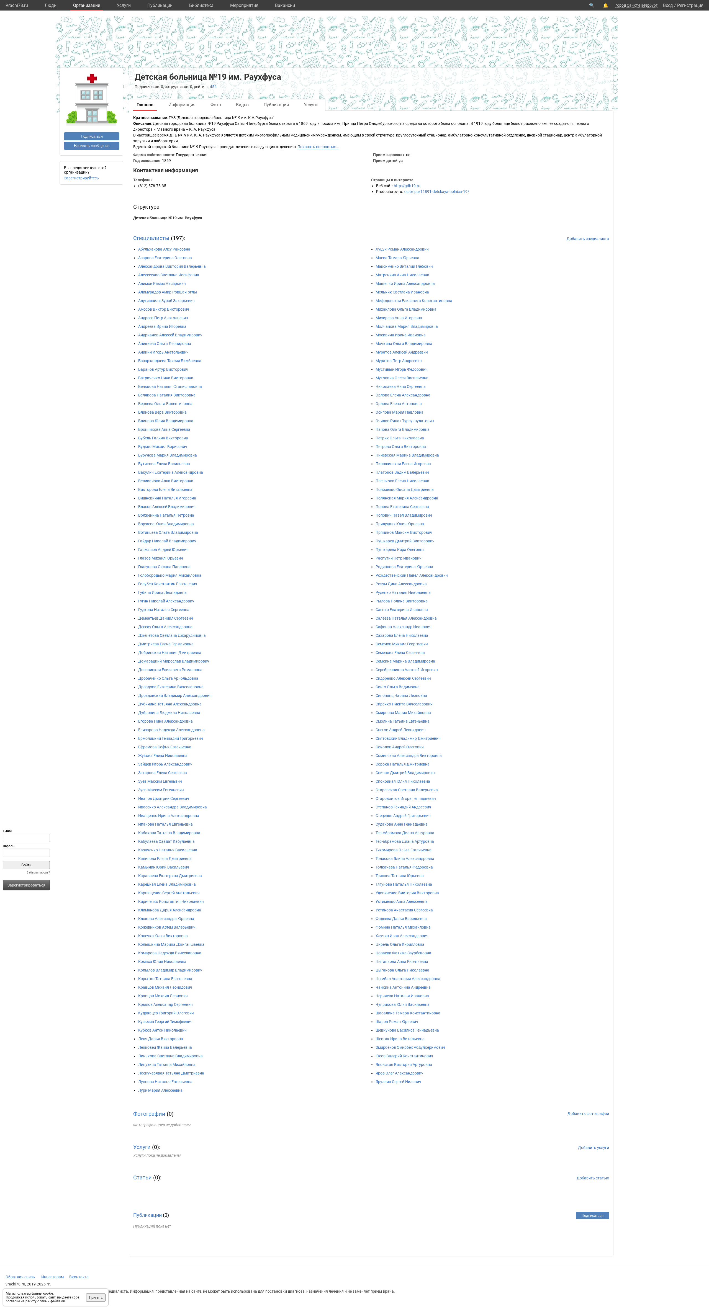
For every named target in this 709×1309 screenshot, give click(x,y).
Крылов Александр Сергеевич (165, 1004)
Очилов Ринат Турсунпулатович (405, 421)
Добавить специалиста (588, 238)
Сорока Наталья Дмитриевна (403, 764)
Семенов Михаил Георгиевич (402, 644)
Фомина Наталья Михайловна (403, 927)
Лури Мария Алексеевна (160, 1090)
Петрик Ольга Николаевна (400, 438)
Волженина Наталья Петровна (166, 515)
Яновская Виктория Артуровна (404, 1064)
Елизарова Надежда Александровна (171, 730)
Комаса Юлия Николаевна (162, 961)
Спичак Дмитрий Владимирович (405, 773)
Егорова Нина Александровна (165, 721)
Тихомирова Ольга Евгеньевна (403, 850)
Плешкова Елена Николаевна (402, 481)
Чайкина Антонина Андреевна (403, 987)
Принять (96, 1297)
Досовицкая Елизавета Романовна (170, 670)
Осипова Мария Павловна (399, 412)
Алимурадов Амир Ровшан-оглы (167, 292)
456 (213, 86)
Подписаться (92, 136)
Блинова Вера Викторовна (162, 412)
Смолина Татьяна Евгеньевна (403, 721)
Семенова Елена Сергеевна (400, 652)
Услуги (124, 5)
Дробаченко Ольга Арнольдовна (168, 678)
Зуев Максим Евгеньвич (160, 781)
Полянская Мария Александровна (407, 498)
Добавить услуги (593, 1147)
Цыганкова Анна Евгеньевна (402, 961)
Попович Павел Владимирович (404, 515)
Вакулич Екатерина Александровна (170, 472)
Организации (86, 5)
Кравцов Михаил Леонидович (165, 987)
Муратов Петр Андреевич (399, 361)
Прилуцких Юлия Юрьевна (400, 524)
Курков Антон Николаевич (162, 1030)
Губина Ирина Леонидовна (162, 592)
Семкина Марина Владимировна (405, 661)
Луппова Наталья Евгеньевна (165, 1081)
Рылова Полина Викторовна (402, 601)
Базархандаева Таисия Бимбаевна (169, 361)
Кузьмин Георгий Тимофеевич (165, 1021)
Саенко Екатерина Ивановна (402, 609)
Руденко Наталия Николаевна (403, 592)
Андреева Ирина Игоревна (162, 326)
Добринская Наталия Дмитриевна (169, 652)
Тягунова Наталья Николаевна (404, 884)
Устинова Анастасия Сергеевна (404, 910)
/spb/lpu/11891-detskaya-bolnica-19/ (436, 191)
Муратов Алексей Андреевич (402, 352)
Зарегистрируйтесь (81, 178)
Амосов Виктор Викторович (163, 309)
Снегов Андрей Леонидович (401, 730)
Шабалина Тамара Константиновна (408, 1013)
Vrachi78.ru (17, 5)
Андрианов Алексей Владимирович (170, 335)
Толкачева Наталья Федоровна (404, 867)
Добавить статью (593, 1178)
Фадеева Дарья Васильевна (401, 918)
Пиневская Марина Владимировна (407, 455)
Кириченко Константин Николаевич (171, 901)
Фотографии (149, 1113)
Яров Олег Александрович (399, 1073)
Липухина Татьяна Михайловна (167, 1064)
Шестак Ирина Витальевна (400, 1039)
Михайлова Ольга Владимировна (406, 309)
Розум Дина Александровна (401, 584)
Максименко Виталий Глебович (404, 266)
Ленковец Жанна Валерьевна (165, 1047)
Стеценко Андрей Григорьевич (403, 815)
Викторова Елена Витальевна (165, 489)
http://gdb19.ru (407, 186)
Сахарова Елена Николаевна (402, 635)
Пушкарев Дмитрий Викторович (405, 541)
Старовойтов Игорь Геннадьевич (406, 798)
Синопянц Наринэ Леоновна (401, 695)
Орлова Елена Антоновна (399, 403)
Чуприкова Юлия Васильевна (403, 1004)
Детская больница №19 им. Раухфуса (167, 218)
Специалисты (151, 238)
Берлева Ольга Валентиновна (165, 403)
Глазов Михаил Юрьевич (160, 558)
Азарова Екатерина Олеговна (165, 258)
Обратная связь (20, 1277)
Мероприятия (244, 5)
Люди (50, 5)
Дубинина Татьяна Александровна (170, 704)
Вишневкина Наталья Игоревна (167, 498)
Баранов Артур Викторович (163, 369)
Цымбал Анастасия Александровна (408, 978)
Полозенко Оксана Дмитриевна (405, 489)
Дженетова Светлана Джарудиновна (172, 635)
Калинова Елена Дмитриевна (165, 858)
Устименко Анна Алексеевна (402, 901)
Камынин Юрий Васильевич (163, 867)
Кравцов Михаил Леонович (163, 996)
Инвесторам (52, 1277)
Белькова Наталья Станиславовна (170, 386)
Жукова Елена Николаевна (162, 755)
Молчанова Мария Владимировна (407, 326)
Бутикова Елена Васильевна (164, 464)
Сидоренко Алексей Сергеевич (403, 678)
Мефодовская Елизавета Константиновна (414, 300)
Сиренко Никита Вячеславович (404, 704)
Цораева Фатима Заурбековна (403, 953)
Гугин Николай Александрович (166, 601)
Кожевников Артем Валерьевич (167, 927)
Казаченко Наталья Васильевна (167, 850)
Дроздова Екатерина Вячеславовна (171, 687)
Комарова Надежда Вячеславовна (169, 953)
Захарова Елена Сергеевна (162, 773)
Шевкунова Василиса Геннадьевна (407, 1030)
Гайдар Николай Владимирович (167, 541)
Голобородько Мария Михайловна (169, 575)
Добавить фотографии (588, 1113)
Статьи (142, 1177)
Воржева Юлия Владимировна (166, 524)
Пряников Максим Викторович (404, 532)
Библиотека (201, 5)
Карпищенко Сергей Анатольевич (169, 893)
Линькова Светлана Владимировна (170, 1056)
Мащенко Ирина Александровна (405, 283)
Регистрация (690, 5)
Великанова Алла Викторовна (165, 481)
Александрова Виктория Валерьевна (172, 266)
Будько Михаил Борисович (162, 446)
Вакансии (285, 5)
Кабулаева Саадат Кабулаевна (166, 841)
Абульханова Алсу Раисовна (164, 249)
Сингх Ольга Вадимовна (398, 687)
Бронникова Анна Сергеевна (164, 429)
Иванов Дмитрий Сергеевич (163, 798)
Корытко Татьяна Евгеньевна (165, 978)
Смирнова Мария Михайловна (403, 712)
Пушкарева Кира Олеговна (400, 549)
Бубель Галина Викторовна (163, 438)
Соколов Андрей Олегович (400, 747)
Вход (668, 5)
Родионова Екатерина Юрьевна (404, 567)
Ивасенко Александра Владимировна (172, 807)
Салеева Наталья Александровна (406, 618)
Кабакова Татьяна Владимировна (169, 833)
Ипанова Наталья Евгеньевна (165, 824)
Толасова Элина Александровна (405, 858)
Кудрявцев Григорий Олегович (166, 1013)
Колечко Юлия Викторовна (163, 936)
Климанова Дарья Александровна (169, 910)
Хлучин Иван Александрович (402, 936)
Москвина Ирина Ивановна (401, 335)
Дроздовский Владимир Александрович (175, 695)
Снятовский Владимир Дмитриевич (408, 738)
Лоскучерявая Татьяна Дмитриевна (171, 1073)
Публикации (160, 5)
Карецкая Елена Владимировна (167, 884)
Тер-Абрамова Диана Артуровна (405, 833)
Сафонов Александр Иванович (403, 627)
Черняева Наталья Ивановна (402, 996)
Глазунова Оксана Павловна (164, 567)
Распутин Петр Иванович (399, 558)
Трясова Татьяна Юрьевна (400, 875)
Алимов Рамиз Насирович (162, 283)
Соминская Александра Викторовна (409, 755)
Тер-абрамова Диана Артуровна (405, 841)
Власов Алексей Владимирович (167, 506)
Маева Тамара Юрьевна (397, 258)
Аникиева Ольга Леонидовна (164, 343)
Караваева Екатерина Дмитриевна (170, 875)
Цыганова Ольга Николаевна (402, 970)
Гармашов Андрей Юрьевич (163, 549)
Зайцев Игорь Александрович (165, 764)
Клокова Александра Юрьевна (166, 918)
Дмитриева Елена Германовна (166, 644)
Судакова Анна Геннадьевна (402, 824)
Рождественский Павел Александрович (412, 575)
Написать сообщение (91, 146)
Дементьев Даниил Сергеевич (165, 618)
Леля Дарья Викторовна (160, 1039)
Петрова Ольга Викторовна (401, 446)
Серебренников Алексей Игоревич (407, 670)
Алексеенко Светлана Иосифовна (168, 275)
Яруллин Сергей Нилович (398, 1081)
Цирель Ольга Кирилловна (400, 944)
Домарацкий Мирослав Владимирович (173, 661)
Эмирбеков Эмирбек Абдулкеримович (410, 1047)
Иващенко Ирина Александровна (168, 815)
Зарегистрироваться (26, 885)
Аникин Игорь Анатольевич (163, 352)
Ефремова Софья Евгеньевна (164, 747)
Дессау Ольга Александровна (165, 627)
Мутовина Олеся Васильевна (402, 378)
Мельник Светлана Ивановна (402, 292)
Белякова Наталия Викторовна (167, 395)
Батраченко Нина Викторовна (165, 378)
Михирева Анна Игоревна (399, 318)
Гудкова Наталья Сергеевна (163, 609)
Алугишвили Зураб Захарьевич (166, 300)
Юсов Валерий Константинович (404, 1056)
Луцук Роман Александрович (402, 249)
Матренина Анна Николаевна (402, 275)
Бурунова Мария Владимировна (167, 455)
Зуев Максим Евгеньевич (161, 790)
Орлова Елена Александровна (403, 395)
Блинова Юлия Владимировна (165, 421)
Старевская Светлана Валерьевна (407, 790)
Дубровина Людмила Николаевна (169, 712)
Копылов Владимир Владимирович (170, 970)
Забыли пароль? (38, 872)
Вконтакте (78, 1277)
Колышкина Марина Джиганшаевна (171, 944)
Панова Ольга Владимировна (403, 429)
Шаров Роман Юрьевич (397, 1021)
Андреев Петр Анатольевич (163, 318)
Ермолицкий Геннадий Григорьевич (170, 738)
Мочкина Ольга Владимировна (404, 343)
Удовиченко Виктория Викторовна (407, 893)
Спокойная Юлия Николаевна (403, 781)
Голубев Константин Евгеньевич (167, 584)
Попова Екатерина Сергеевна (402, 506)
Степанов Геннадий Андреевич (403, 807)
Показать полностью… (318, 147)
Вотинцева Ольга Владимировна (168, 532)
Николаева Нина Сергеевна (401, 386)
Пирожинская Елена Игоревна (403, 464)
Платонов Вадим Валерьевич (402, 472)
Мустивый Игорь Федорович (402, 369)
